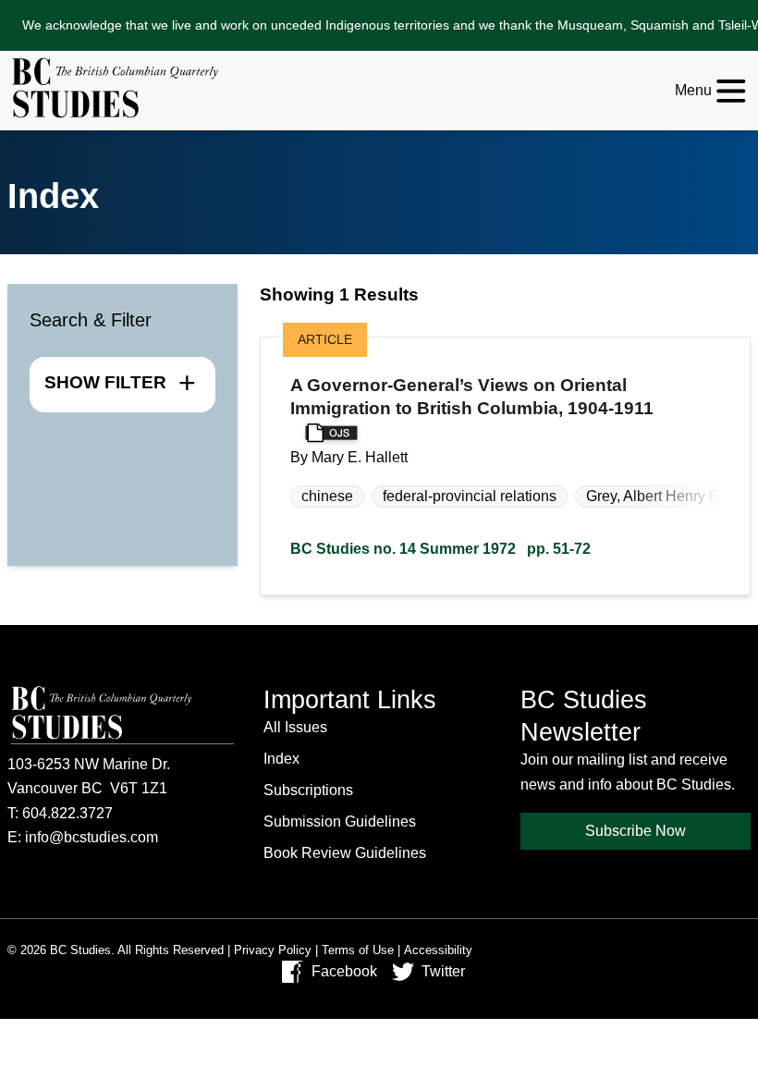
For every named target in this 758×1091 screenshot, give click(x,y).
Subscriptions (308, 790)
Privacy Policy (273, 950)
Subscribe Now (635, 831)
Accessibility (438, 950)
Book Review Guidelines (344, 853)
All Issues (295, 727)
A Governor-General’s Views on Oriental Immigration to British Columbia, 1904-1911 (472, 396)
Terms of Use (358, 950)
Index (281, 758)
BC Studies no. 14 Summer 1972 (440, 549)
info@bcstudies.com (91, 837)
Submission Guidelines (339, 821)
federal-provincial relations (469, 496)
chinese (327, 496)
